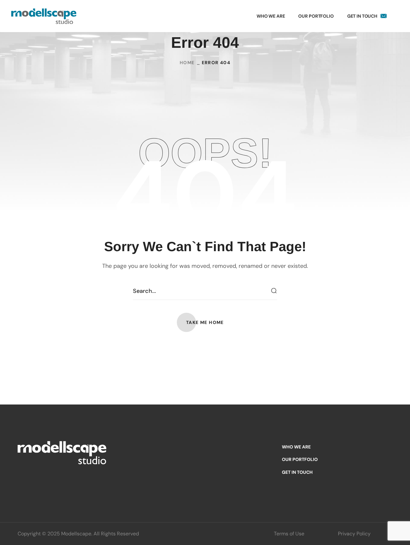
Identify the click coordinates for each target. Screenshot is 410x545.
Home (187, 62)
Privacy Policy (354, 533)
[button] (205, 322)
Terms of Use (289, 533)
